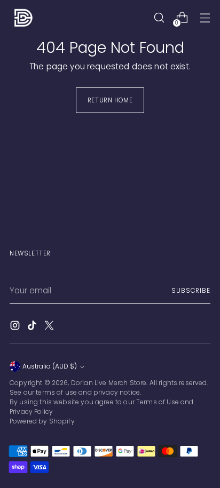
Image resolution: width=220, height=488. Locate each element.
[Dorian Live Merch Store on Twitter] (50, 327)
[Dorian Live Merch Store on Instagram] (16, 327)
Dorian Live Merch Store (109, 382)
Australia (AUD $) (49, 366)
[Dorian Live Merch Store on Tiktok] (33, 327)
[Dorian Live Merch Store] (23, 17)
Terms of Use (157, 401)
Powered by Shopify (42, 421)
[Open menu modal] (205, 18)
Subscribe (190, 290)
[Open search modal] (159, 18)
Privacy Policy (31, 411)
